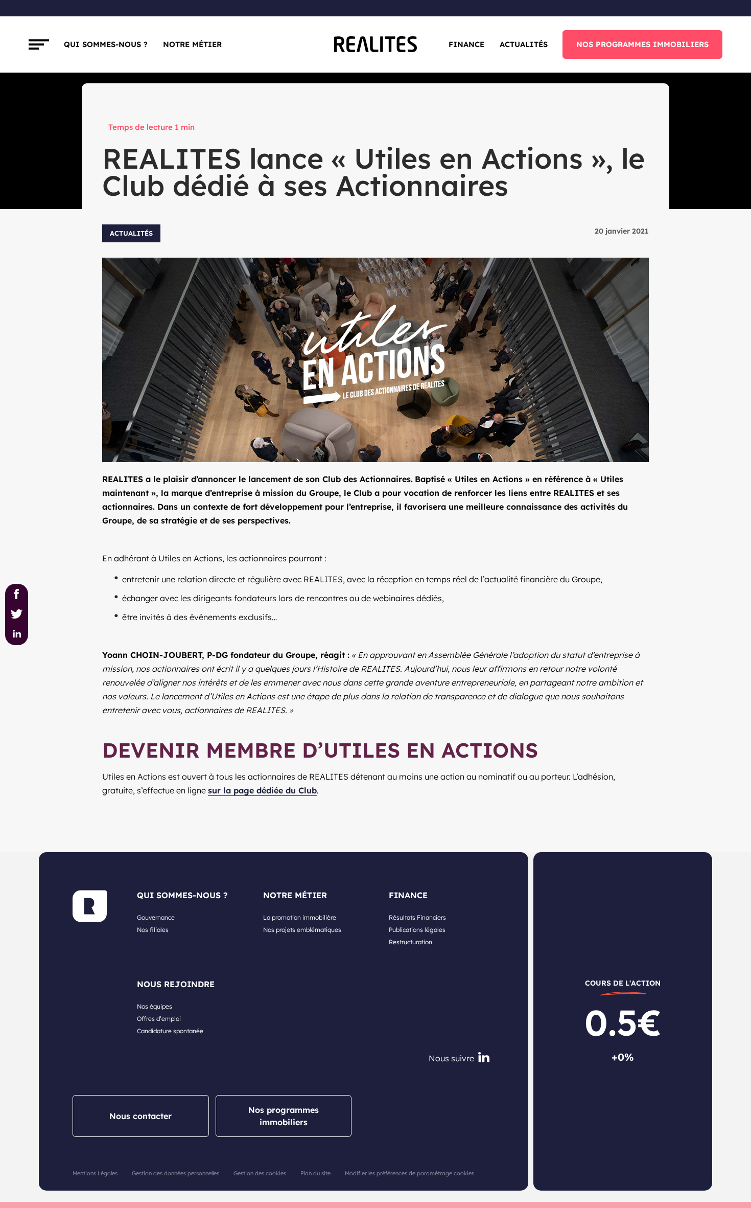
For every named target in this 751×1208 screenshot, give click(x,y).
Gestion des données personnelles (175, 1173)
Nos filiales (153, 929)
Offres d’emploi (159, 1018)
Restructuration (410, 942)
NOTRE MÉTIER (295, 895)
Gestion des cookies (259, 1173)
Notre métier (192, 44)
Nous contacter (140, 1116)
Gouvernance (156, 917)
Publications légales (417, 929)
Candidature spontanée (170, 1031)
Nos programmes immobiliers (283, 1116)
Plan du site (315, 1173)
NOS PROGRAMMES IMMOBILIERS (642, 44)
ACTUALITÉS (524, 44)
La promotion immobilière (299, 917)
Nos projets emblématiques (302, 929)
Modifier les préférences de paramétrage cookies (409, 1173)
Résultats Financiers (417, 917)
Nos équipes (154, 1006)
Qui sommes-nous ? (106, 44)
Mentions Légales (95, 1173)
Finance (466, 44)
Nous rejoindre (176, 984)
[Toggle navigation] (39, 44)
